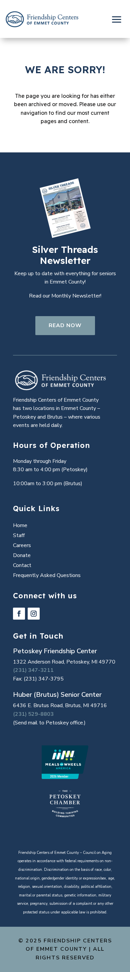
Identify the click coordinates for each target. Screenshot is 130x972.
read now (65, 325)
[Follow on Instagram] (34, 614)
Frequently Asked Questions (47, 576)
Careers (22, 546)
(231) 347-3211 (33, 670)
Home (20, 526)
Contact (22, 566)
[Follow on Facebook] (19, 614)
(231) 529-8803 (33, 714)
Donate (22, 556)
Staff (19, 536)
